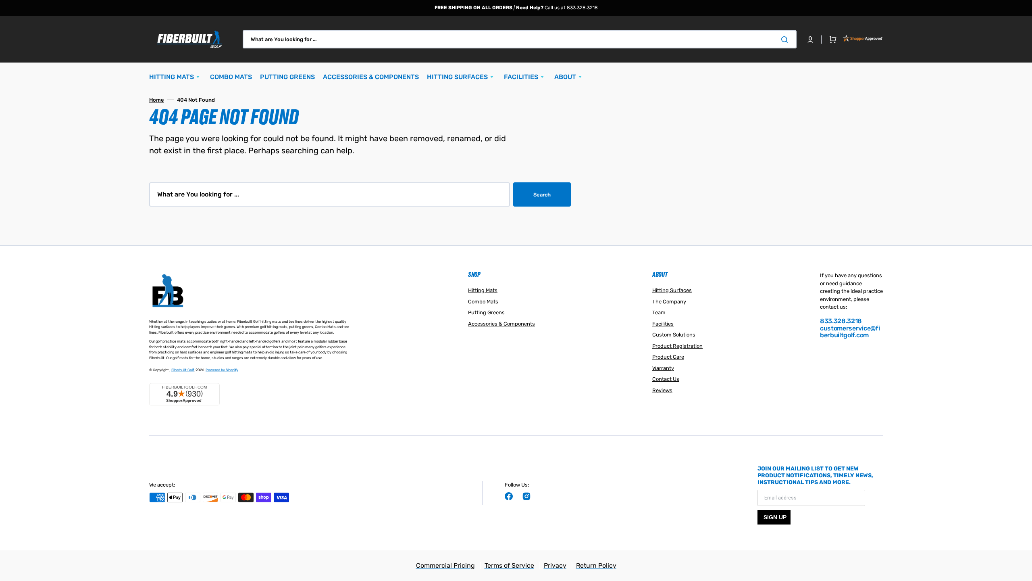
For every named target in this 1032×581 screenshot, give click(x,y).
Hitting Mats (482, 290)
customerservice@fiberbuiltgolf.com (850, 331)
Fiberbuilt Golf (182, 370)
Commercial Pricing (445, 565)
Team (659, 312)
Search (542, 195)
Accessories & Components (501, 324)
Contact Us (665, 379)
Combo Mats (483, 302)
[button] (810, 39)
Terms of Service (509, 565)
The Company (669, 302)
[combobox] (520, 39)
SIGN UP (775, 517)
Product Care (668, 357)
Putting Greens (486, 312)
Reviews (662, 390)
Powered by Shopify (222, 370)
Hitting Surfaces (672, 290)
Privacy (555, 565)
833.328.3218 (582, 7)
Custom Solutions (673, 335)
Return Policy (596, 565)
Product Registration (677, 346)
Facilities (663, 324)
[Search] (786, 39)
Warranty (663, 368)
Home (156, 100)
